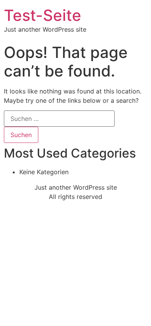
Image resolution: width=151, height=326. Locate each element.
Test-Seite (42, 15)
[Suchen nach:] (59, 118)
